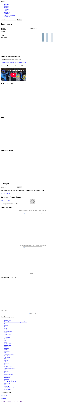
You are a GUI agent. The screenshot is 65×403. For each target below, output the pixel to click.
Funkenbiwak (6, 346)
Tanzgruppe (7, 12)
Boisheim (6, 325)
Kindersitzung (7, 355)
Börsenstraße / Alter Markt (9, 62)
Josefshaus (6, 349)
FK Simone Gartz (7, 343)
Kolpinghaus (7, 358)
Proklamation (6, 369)
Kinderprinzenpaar (9, 354)
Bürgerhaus (7, 329)
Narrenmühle (6, 363)
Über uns (6, 6)
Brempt (5, 326)
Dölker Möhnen (7, 337)
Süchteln (5, 384)
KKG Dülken (7, 357)
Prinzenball (6, 364)
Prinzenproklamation (9, 368)
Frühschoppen (7, 345)
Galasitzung (6, 348)
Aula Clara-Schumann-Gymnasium (15, 322)
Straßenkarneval (7, 383)
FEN (5, 340)
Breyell (5, 328)
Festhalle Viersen (22, 62)
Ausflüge (6, 13)
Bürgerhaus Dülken (8, 331)
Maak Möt (6, 360)
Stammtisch (10, 381)
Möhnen (6, 7)
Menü (2, 1)
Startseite (6, 4)
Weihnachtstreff (7, 389)
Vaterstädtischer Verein (10, 387)
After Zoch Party (7, 320)
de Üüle (5, 332)
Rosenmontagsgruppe (10, 15)
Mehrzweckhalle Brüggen (9, 361)
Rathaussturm (6, 371)
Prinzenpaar (8, 366)
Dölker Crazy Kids (7, 335)
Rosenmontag (7, 373)
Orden (5, 10)
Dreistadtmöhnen (7, 334)
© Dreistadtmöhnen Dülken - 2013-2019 (11, 401)
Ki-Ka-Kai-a (6, 352)
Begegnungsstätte (7, 323)
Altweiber (6, 9)
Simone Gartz (6, 379)
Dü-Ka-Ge (6, 339)
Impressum (7, 16)
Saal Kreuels (7, 377)
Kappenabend (6, 351)
